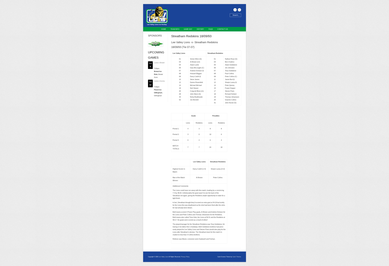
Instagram (239, 9)
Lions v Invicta (159, 81)
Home (163, 29)
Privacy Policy (185, 256)
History (200, 29)
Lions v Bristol (159, 63)
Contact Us (222, 29)
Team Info (174, 29)
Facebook (235, 9)
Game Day (188, 29)
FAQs (210, 29)
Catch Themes (236, 256)
